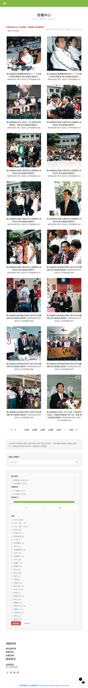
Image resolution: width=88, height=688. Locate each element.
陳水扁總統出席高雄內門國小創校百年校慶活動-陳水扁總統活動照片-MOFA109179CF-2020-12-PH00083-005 (64, 366)
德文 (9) (17, 546)
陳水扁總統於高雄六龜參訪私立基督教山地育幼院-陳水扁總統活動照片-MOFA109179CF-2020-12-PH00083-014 (23, 173)
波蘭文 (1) (18, 562)
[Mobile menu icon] (4, 3)
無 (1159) (18, 572)
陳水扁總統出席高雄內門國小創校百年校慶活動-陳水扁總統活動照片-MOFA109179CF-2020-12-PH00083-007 (64, 318)
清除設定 (27, 623)
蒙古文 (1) (18, 599)
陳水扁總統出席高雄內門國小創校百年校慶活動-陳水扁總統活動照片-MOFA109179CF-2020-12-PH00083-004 (24, 415)
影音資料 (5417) (20, 483)
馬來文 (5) (18, 619)
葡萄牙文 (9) (19, 596)
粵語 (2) (17, 579)
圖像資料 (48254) (21, 480)
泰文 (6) (17, 569)
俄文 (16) (17, 529)
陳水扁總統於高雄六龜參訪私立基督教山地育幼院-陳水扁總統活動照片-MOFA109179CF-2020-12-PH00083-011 (64, 221)
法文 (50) (17, 559)
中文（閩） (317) (21, 526)
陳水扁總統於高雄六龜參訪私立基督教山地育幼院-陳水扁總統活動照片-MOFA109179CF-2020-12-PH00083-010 (23, 270)
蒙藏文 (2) (18, 602)
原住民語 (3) (19, 536)
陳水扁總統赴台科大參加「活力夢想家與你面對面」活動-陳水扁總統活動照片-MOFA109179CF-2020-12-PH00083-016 (23, 125)
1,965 (42, 429)
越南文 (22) (18, 609)
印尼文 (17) (18, 533)
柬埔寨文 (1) (19, 556)
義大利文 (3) (19, 586)
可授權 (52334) (20, 494)
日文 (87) (17, 553)
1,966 (50, 429)
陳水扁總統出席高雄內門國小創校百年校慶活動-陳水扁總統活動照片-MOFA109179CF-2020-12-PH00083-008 (24, 318)
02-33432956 (12, 666)
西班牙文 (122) (20, 606)
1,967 (58, 429)
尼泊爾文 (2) (19, 543)
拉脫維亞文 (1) (20, 549)
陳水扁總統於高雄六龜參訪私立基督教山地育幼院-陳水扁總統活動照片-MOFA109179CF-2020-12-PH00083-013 (64, 173)
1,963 (26, 429)
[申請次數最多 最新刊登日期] (13, 30)
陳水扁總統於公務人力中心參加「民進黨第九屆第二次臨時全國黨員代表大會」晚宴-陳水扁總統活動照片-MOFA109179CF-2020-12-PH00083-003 (64, 416)
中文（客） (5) (20, 523)
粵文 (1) (17, 576)
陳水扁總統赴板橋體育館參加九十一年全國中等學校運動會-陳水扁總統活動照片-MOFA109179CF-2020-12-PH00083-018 (23, 76)
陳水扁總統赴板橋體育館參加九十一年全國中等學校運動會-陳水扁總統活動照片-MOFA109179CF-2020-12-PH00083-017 (64, 76)
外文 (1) (17, 539)
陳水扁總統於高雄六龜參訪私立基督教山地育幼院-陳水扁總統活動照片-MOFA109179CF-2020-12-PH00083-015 (64, 125)
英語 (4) (17, 592)
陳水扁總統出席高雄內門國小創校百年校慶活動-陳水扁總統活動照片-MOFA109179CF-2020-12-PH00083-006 (24, 366)
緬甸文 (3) (18, 582)
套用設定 (16, 623)
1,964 (34, 429)
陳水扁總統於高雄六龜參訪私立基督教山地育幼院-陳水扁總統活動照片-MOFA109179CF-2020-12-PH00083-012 (23, 221)
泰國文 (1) (18, 566)
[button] (39, 68)
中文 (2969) (18, 519)
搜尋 (77, 462)
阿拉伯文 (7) (19, 612)
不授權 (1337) (19, 490)
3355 (71, 429)
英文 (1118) (18, 589)
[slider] (12, 502)
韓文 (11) (17, 615)
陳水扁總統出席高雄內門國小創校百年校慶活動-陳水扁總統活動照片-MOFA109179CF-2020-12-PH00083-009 (64, 270)
